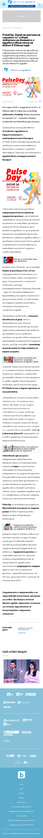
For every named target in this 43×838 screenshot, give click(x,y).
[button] (9, 670)
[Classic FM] (17, 762)
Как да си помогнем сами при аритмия (25, 260)
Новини (17, 28)
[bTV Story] (24, 702)
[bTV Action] (9, 702)
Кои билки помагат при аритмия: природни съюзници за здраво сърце (26, 360)
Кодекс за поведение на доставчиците (21, 820)
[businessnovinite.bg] (27, 720)
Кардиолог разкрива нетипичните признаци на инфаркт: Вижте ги (25, 527)
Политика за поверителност (21, 807)
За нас (21, 784)
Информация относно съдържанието (21, 811)
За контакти (21, 802)
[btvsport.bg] (11, 732)
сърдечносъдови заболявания (25, 629)
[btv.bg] (10, 694)
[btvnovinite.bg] (11, 719)
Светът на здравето (20, 70)
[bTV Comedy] (19, 694)
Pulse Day (22, 633)
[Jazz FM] (33, 756)
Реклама (21, 793)
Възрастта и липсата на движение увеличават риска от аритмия (26, 449)
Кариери (21, 798)
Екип (21, 789)
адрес (34, 385)
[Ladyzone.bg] (8, 735)
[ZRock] (26, 762)
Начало (6, 28)
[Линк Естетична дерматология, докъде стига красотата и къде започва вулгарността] (21, 683)
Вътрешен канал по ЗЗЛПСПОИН (21, 825)
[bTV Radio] (21, 756)
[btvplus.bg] (7, 724)
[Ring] (7, 707)
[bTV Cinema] (30, 694)
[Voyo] (26, 731)
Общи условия (21, 816)
